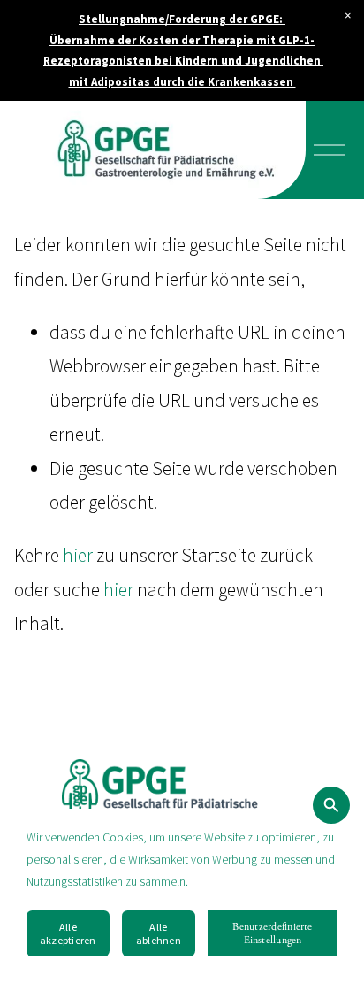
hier (78, 555)
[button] (348, 16)
